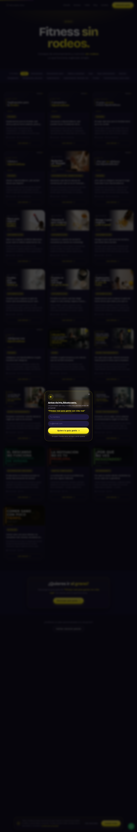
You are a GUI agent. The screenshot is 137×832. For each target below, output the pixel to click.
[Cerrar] (89, 394)
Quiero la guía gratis (67, 431)
